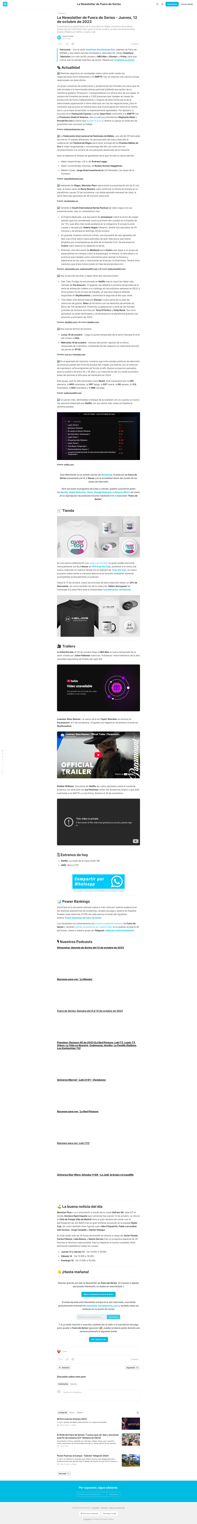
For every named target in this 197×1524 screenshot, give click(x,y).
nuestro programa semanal (109, 923)
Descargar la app (109, 1513)
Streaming (106, 474)
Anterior (65, 1367)
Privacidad (95, 1508)
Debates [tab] (80, 1413)
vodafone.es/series (124, 60)
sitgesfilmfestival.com (73, 179)
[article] (98, 1424)
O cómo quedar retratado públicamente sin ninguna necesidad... (82, 1422)
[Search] (157, 4)
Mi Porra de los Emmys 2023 (72, 1419)
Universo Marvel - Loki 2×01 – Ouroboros (81, 1079)
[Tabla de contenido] (2, 762)
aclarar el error (94, 120)
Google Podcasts (103, 492)
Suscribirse (172, 4)
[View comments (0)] (67, 44)
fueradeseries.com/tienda (117, 589)
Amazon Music (122, 492)
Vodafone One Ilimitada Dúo (100, 49)
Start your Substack (90, 1513)
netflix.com (69, 465)
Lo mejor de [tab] (62, 1413)
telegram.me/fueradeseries (119, 930)
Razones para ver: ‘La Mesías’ (75, 979)
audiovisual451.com (88, 269)
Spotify (64, 492)
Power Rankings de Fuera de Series (83, 918)
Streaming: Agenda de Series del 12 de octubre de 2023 (90, 947)
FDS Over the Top (101, 566)
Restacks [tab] (73, 1384)
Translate (62, 13)
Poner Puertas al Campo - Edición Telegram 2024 (83, 1455)
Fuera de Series (68, 36)
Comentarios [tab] (63, 1384)
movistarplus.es (71, 201)
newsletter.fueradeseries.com (102, 1305)
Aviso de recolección (117, 1508)
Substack (86, 1519)
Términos (104, 1508)
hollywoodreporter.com (74, 129)
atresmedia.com (72, 269)
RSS (112, 495)
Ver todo (62, 1473)
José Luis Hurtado (98, 563)
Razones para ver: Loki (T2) (73, 1143)
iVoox (90, 492)
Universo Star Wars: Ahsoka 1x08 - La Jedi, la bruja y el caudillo (95, 1174)
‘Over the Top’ (119, 570)
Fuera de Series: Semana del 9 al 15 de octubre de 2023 (90, 1010)
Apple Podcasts (77, 492)
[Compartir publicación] (162, 4)
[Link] (54, 67)
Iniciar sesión (187, 4)
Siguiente (131, 1367)
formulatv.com (79, 354)
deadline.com (71, 322)
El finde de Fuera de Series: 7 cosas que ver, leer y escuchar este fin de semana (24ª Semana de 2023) (88, 1436)
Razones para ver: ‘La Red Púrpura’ (78, 1111)
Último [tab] (71, 1413)
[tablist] (67, 1384)
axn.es (68, 354)
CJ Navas (73, 1425)
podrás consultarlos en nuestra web (93, 927)
